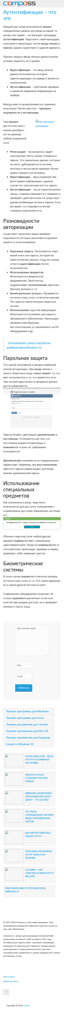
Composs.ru (19, 4)
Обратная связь (10, 981)
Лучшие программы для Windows (27, 711)
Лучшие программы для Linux (25, 718)
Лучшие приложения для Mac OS (27, 731)
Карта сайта (9, 976)
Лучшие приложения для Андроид (28, 737)
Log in (27, 1005)
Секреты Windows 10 (19, 744)
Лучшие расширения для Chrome (27, 724)
